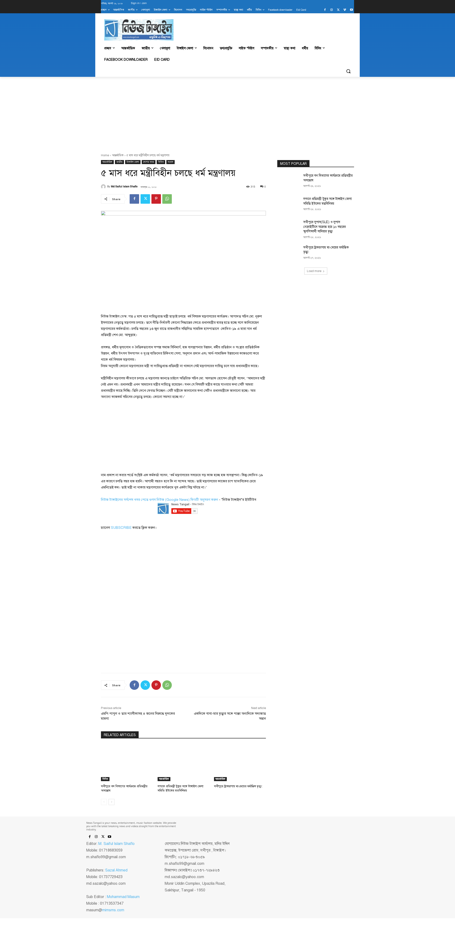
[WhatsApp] (167, 199)
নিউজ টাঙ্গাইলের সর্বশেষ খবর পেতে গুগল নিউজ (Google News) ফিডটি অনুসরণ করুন (159, 500)
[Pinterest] (156, 199)
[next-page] (111, 802)
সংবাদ (170, 161)
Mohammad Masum (123, 896)
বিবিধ (161, 161)
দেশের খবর (148, 161)
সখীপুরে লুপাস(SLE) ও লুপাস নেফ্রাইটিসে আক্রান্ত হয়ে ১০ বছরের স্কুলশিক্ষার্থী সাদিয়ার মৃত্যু (324, 226)
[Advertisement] (227, 112)
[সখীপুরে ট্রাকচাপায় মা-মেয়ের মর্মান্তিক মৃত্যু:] (240, 763)
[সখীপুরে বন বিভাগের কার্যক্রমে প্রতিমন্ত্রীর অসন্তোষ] (127, 763)
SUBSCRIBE (121, 527)
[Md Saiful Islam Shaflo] (104, 186)
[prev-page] (104, 802)
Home (105, 155)
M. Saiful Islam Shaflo (116, 843)
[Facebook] (325, 10)
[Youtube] (351, 10)
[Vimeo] (344, 10)
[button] (348, 71)
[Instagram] (331, 10)
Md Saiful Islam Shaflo (124, 186)
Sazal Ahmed (116, 870)
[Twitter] (338, 10)
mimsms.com (113, 910)
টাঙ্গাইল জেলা (133, 161)
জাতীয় (119, 161)
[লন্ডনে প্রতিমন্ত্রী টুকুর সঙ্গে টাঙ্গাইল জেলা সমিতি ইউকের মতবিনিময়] (183, 763)
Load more (314, 271)
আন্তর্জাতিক (117, 155)
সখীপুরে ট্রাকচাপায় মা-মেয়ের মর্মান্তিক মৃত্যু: (238, 786)
